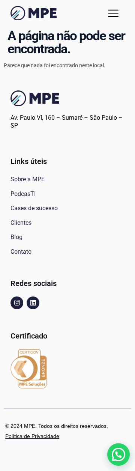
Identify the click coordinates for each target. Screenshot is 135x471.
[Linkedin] (33, 302)
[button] (113, 13)
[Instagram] (16, 302)
